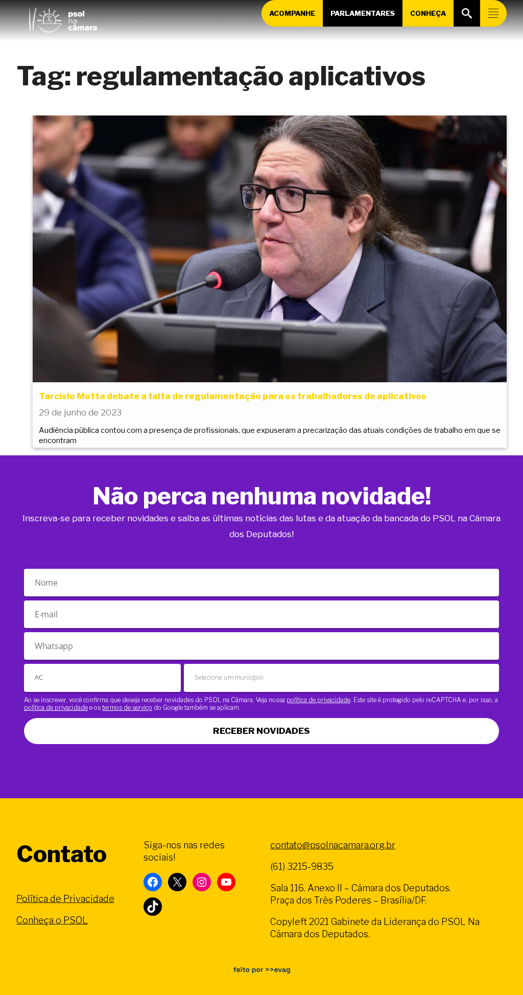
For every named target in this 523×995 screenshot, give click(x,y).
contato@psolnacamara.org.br (332, 845)
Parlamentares (362, 13)
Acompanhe (292, 13)
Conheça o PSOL (52, 920)
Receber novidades (261, 731)
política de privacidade (318, 700)
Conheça (428, 13)
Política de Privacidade (65, 898)
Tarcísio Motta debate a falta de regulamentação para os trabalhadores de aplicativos (232, 396)
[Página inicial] (62, 18)
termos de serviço (127, 707)
